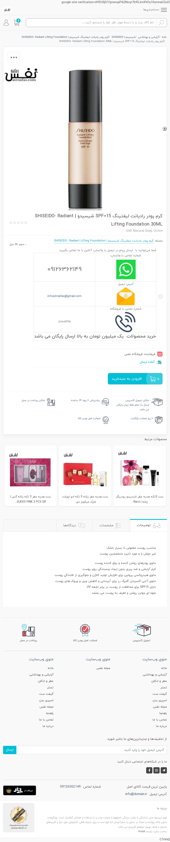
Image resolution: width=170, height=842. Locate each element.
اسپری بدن (160, 700)
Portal (141, 831)
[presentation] (165, 129)
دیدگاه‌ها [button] (70, 525)
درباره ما (161, 726)
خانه (164, 668)
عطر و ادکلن (159, 681)
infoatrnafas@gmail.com (64, 296)
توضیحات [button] (144, 525)
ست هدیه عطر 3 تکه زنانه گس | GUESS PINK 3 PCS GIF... (30, 499)
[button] (16, 23)
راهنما (163, 713)
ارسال (10, 749)
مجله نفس (160, 707)
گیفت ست (160, 694)
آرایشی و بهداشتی (155, 675)
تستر (163, 687)
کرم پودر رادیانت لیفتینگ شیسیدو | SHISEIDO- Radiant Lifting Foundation (104, 241)
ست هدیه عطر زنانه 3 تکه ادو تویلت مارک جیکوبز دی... (85, 499)
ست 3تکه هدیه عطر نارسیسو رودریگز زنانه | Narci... (139, 499)
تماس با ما (159, 720)
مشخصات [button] (107, 525)
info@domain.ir (136, 794)
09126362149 (70, 786)
